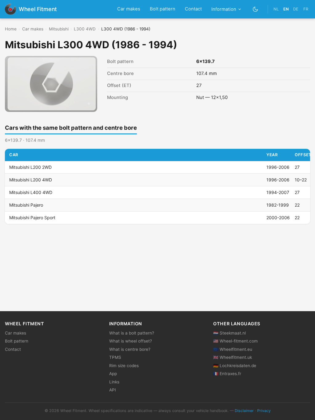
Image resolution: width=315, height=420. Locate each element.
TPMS (115, 357)
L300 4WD (85, 28)
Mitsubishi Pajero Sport (32, 217)
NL (276, 9)
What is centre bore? (129, 349)
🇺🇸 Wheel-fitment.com (235, 341)
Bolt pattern (162, 9)
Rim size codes (124, 365)
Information (223, 9)
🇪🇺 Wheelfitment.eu (232, 349)
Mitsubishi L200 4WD (30, 179)
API (112, 389)
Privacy (264, 410)
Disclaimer (244, 410)
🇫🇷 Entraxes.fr (227, 373)
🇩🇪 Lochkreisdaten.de (234, 365)
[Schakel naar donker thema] (255, 9)
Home (11, 28)
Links (114, 381)
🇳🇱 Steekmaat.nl (229, 333)
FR (305, 9)
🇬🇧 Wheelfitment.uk (232, 357)
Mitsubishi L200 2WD (30, 167)
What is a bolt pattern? (131, 333)
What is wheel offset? (130, 341)
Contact (193, 9)
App (113, 373)
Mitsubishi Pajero (26, 205)
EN (286, 9)
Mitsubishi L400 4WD (30, 192)
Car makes (128, 9)
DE (295, 9)
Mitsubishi (59, 28)
